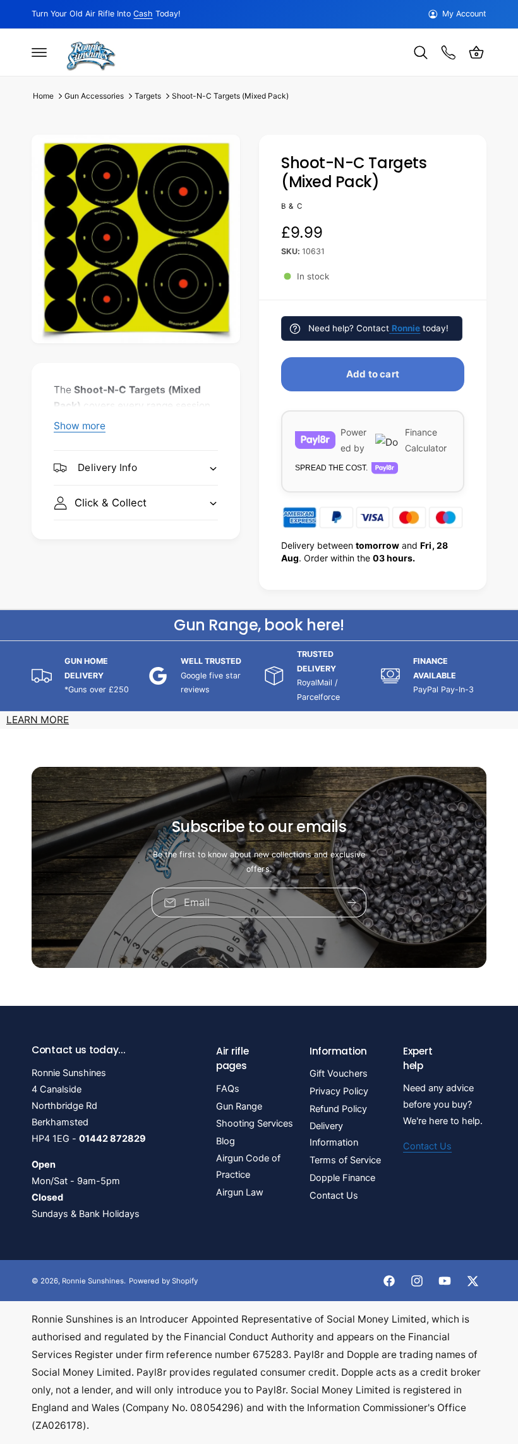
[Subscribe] (352, 902)
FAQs (227, 1088)
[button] (39, 52)
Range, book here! (259, 625)
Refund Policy (338, 1109)
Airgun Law (239, 1192)
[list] (259, 675)
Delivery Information (334, 1134)
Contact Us (334, 1195)
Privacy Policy (339, 1091)
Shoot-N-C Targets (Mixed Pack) (230, 96)
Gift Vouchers (339, 1073)
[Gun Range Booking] (448, 52)
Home (43, 96)
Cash (142, 13)
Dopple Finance (342, 1178)
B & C (292, 206)
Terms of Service (345, 1160)
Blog (225, 1141)
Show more (79, 426)
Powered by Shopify (163, 1280)
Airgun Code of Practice (248, 1166)
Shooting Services (254, 1123)
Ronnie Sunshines (93, 1280)
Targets (148, 96)
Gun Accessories (94, 96)
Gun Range (239, 1106)
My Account (464, 13)
